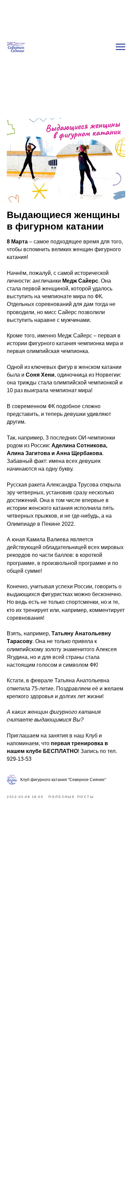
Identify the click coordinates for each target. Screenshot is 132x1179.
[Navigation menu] (120, 47)
